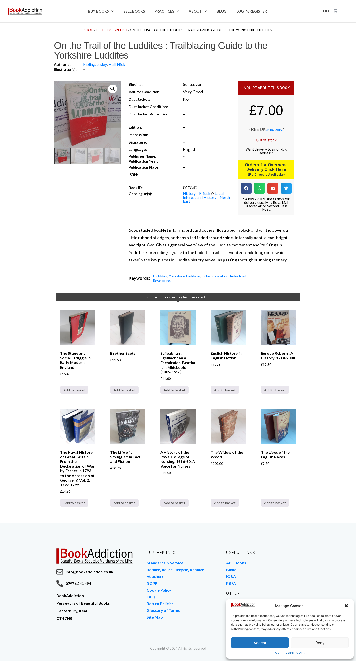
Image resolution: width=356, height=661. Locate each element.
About (195, 11)
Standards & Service (165, 563)
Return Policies (160, 603)
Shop (88, 30)
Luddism (193, 276)
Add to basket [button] (74, 390)
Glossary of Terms (163, 610)
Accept (260, 642)
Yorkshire (177, 276)
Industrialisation (214, 276)
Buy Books (98, 11)
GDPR (279, 652)
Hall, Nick (116, 64)
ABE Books (236, 563)
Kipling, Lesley (95, 64)
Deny (320, 642)
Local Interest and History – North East (206, 197)
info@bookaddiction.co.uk (89, 571)
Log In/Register (251, 11)
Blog (222, 11)
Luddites (160, 276)
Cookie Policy (159, 590)
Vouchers (155, 576)
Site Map (155, 617)
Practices (164, 11)
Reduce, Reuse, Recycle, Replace (175, 569)
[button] (346, 605)
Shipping (274, 129)
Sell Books (134, 11)
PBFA (231, 583)
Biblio (231, 569)
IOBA (231, 576)
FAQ (151, 596)
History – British (196, 193)
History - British (111, 30)
